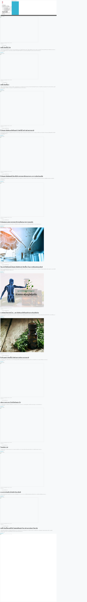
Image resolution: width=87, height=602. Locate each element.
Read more (1, 52)
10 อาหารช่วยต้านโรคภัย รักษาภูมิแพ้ (10, 492)
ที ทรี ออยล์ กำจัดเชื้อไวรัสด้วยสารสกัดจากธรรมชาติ (14, 357)
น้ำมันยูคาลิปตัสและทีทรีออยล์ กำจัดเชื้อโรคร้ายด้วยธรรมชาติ (17, 130)
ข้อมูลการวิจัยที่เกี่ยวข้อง (5, 128)
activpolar (5, 42)
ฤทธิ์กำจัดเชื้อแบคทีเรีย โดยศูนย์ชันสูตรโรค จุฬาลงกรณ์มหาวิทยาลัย (19, 528)
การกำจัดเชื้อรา (4, 45)
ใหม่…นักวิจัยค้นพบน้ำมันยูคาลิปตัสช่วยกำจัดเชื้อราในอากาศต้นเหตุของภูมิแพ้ (21, 267)
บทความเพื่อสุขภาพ (5, 400)
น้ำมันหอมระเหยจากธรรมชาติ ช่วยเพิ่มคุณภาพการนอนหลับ (16, 222)
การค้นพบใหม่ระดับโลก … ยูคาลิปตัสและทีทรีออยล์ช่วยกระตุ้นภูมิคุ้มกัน (19, 312)
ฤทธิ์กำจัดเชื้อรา (4, 84)
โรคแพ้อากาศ (4, 447)
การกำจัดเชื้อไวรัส (4, 82)
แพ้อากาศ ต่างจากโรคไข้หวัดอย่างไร (10, 402)
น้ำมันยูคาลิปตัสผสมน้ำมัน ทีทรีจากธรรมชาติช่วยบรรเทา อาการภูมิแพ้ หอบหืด (21, 176)
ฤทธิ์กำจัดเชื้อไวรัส (5, 47)
